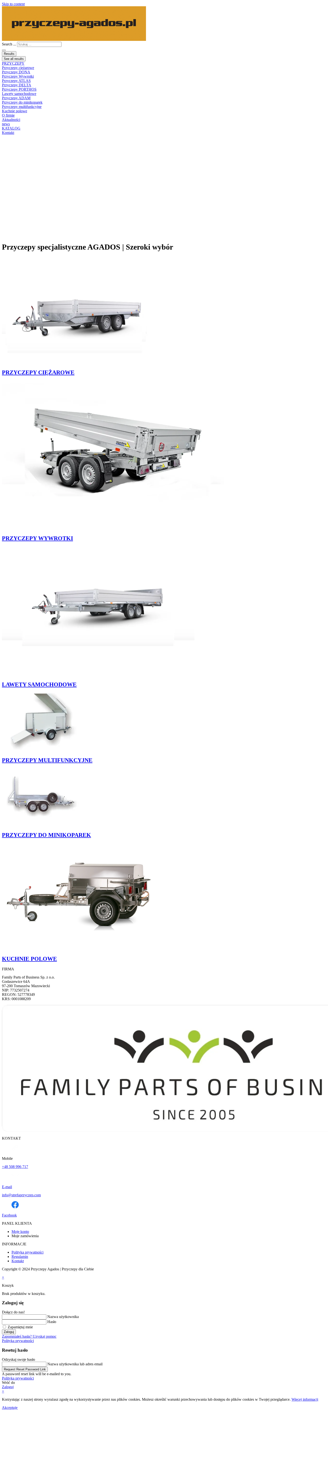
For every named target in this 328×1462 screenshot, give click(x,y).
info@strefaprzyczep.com (21, 1195)
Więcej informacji (305, 1399)
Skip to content (13, 4)
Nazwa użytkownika (63, 1317)
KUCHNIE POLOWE (29, 959)
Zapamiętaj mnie (20, 1327)
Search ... (9, 44)
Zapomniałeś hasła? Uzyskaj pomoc (29, 1336)
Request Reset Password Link (25, 1369)
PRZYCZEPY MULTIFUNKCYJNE (47, 760)
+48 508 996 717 (15, 1167)
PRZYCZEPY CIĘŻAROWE (38, 372)
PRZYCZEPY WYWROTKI (37, 538)
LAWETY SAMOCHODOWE (39, 684)
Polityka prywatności (18, 1341)
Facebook (9, 1215)
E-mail (7, 1187)
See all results (14, 59)
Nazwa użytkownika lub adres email (75, 1364)
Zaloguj (9, 1332)
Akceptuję (10, 1408)
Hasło (51, 1322)
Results (9, 54)
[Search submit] (4, 50)
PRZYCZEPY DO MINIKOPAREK (46, 835)
